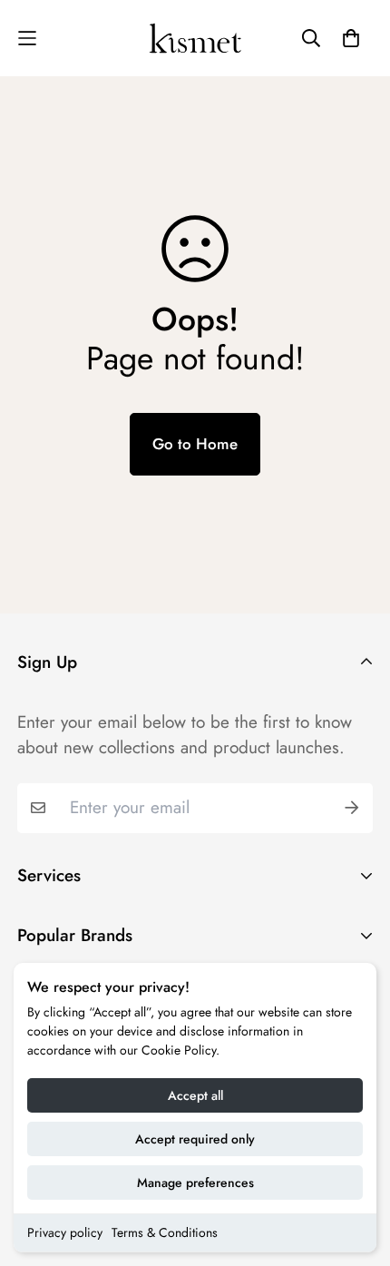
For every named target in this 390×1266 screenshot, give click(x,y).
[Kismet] (195, 38)
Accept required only (195, 1139)
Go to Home (195, 444)
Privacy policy (64, 1232)
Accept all (195, 1095)
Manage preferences (195, 1182)
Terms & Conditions (165, 1232)
